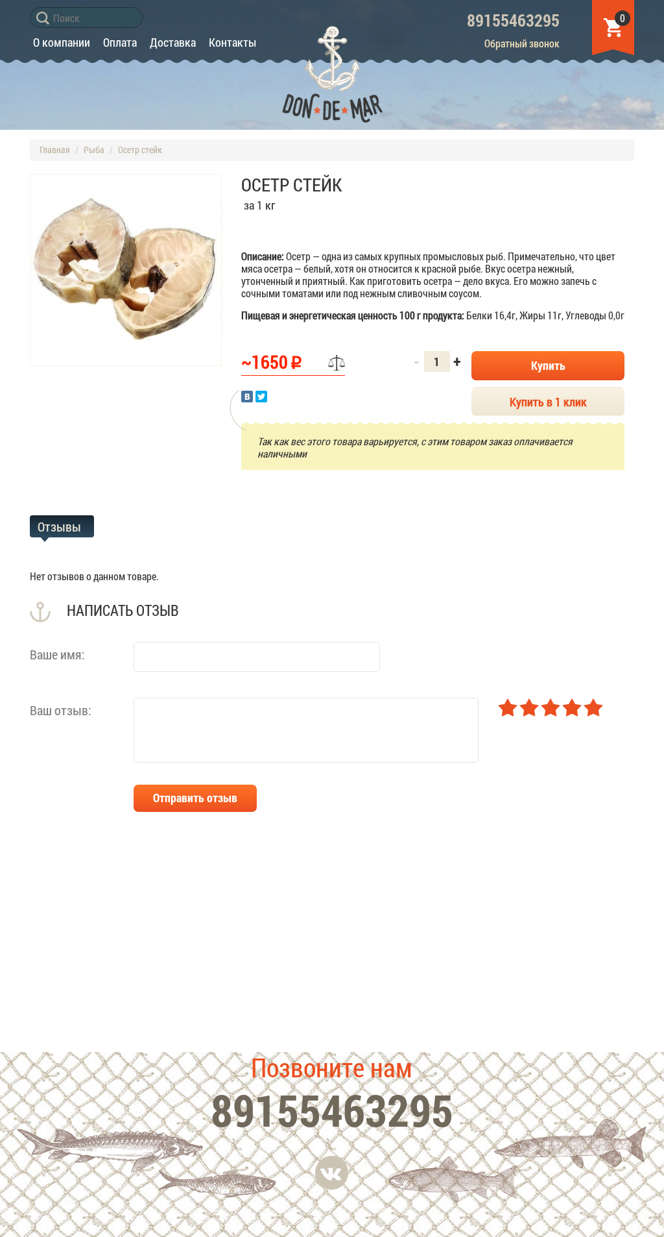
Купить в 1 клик (548, 402)
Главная (55, 149)
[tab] (62, 526)
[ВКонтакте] (247, 396)
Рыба (94, 149)
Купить (548, 365)
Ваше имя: (57, 654)
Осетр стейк (140, 149)
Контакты (232, 42)
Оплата (120, 42)
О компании (61, 42)
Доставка (173, 42)
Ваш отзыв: (60, 710)
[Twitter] (261, 396)
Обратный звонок (522, 43)
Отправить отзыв (195, 797)
